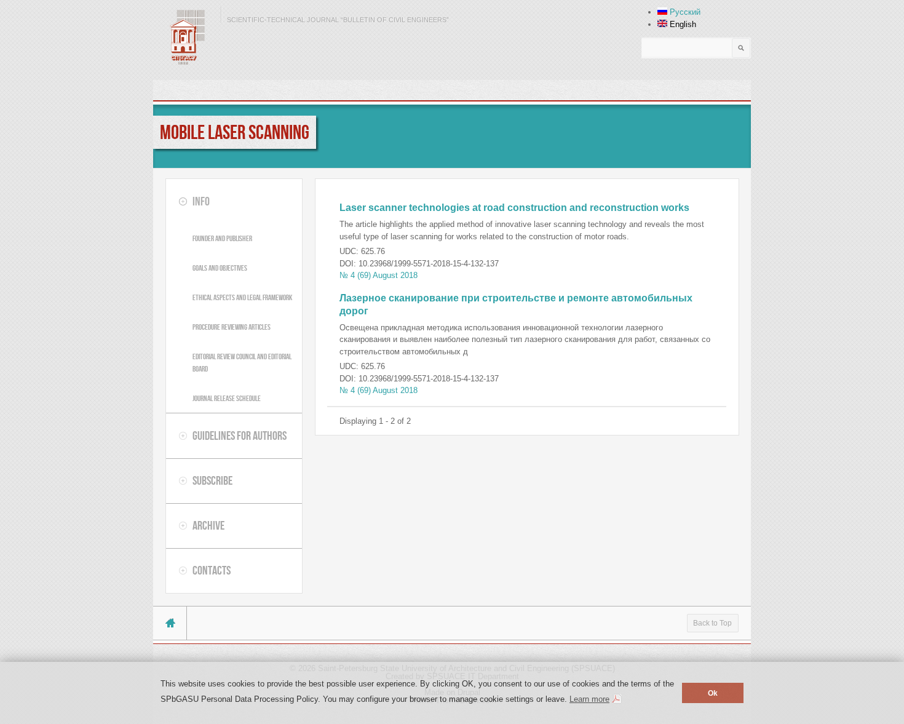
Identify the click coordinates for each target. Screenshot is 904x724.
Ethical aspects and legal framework (242, 297)
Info (201, 201)
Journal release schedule (226, 398)
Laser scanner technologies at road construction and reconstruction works (514, 207)
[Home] (184, 37)
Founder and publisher (222, 238)
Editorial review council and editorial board (241, 362)
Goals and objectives (219, 267)
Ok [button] (713, 693)
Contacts (211, 570)
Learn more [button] (589, 699)
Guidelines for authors (239, 435)
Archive (208, 525)
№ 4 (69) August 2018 (378, 275)
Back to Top (712, 623)
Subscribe (212, 480)
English (681, 24)
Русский (683, 12)
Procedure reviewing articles (231, 327)
